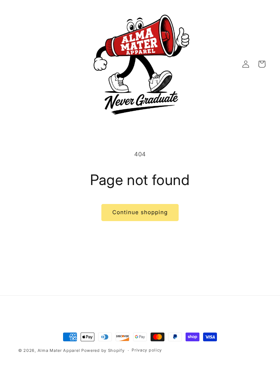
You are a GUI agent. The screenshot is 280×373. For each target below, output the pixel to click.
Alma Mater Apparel (59, 350)
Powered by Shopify (103, 350)
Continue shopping (140, 212)
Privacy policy (147, 350)
